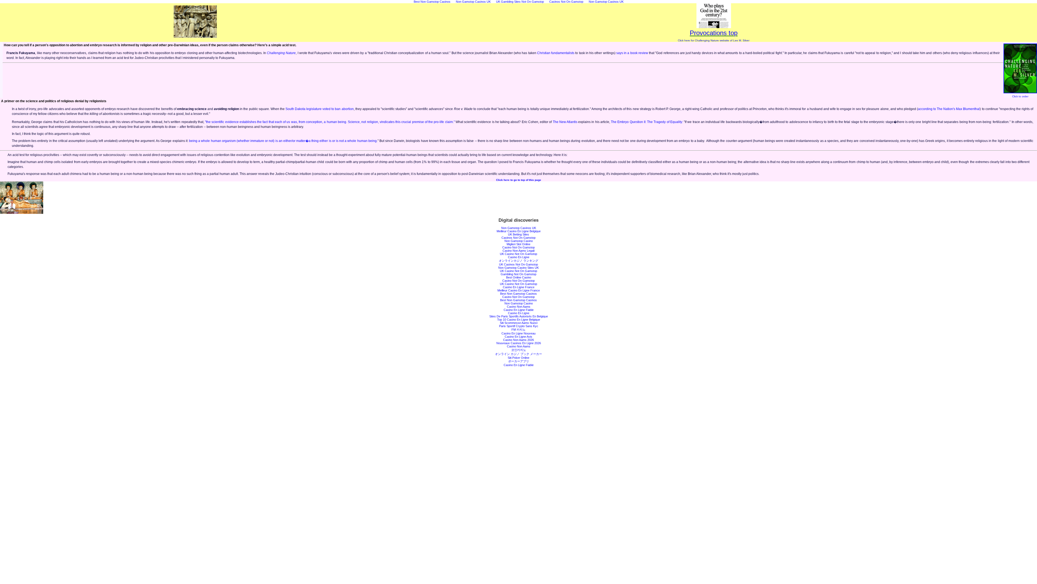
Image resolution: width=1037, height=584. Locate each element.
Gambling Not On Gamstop (518, 274)
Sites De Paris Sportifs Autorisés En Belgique (518, 316)
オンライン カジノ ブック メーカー (518, 354)
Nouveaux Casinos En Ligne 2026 (518, 343)
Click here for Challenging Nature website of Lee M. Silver (713, 40)
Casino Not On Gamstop (518, 247)
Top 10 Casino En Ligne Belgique (518, 319)
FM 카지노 (518, 329)
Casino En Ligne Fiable (519, 309)
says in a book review (632, 53)
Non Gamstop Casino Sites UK (518, 267)
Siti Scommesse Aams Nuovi (518, 322)
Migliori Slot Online (518, 244)
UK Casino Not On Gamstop (518, 254)
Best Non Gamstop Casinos (518, 293)
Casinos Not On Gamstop (518, 237)
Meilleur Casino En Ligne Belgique (519, 231)
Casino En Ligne (518, 257)
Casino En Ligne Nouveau (518, 333)
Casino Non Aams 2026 (518, 339)
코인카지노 (518, 349)
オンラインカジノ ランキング (518, 260)
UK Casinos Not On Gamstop (518, 264)
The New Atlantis (565, 122)
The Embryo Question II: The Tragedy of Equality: (647, 122)
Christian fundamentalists (555, 53)
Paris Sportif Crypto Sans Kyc (518, 326)
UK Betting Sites (518, 234)
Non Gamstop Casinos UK (518, 228)
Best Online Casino (518, 277)
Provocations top (714, 32)
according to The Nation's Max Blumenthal (949, 109)
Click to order (1020, 96)
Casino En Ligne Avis (518, 336)
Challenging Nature (281, 53)
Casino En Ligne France (518, 287)
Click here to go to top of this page (518, 179)
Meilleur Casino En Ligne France (518, 290)
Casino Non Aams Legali (518, 250)
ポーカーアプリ (518, 361)
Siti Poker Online (518, 357)
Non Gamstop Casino (518, 241)
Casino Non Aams (518, 306)
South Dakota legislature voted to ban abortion (319, 109)
